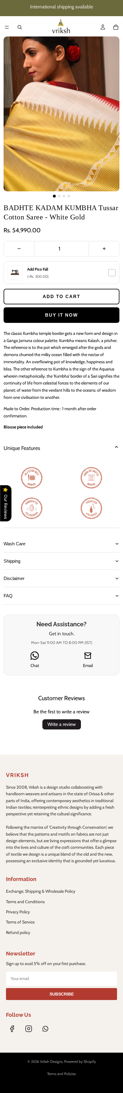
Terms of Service (20, 922)
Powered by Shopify (80, 1061)
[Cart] (115, 27)
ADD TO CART (61, 296)
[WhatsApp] (45, 1029)
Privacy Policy (18, 912)
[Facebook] (12, 1029)
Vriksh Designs (51, 1061)
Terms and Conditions (25, 901)
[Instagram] (29, 1029)
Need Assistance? (61, 624)
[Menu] (7, 27)
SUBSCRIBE (62, 994)
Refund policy (18, 932)
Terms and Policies (61, 1073)
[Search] (19, 27)
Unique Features (22, 448)
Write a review (61, 724)
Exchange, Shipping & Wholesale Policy (40, 891)
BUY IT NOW (61, 314)
